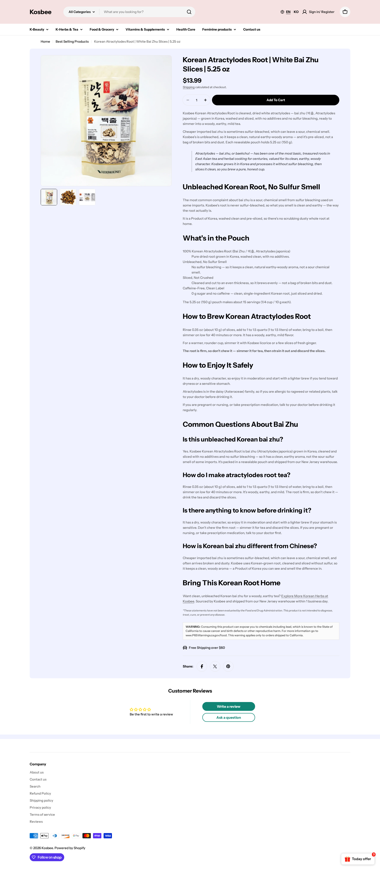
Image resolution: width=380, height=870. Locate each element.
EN (288, 12)
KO (296, 12)
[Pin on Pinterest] (228, 666)
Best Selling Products (72, 41)
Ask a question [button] (228, 717)
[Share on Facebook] (202, 666)
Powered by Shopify (70, 848)
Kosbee (40, 12)
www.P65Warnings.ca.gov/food (206, 635)
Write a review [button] (228, 706)
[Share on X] (215, 666)
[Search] (189, 12)
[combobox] (129, 12)
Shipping (189, 87)
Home (45, 41)
